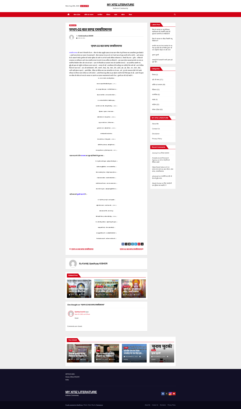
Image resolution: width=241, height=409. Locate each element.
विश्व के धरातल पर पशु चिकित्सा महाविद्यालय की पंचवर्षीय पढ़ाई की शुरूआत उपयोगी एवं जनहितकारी (161, 31)
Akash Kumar (156, 183)
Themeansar (99, 405)
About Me (155, 124)
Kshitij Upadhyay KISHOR (85, 35)
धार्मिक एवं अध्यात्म (88, 14)
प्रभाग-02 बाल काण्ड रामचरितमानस (131, 249)
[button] (175, 14)
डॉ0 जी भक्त (155, 79)
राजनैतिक (100, 14)
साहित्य (123, 14)
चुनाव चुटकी (155, 55)
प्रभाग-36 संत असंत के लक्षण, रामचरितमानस (132, 290)
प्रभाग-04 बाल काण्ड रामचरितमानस (82, 249)
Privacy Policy (157, 138)
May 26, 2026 (75, 359)
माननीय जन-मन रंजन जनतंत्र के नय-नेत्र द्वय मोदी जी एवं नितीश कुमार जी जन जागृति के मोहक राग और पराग (162, 48)
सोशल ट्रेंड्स (77, 14)
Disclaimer (155, 134)
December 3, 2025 (132, 356)
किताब (130, 14)
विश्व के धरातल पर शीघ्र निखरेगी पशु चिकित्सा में (105, 354)
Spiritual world (80, 312)
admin (83, 294)
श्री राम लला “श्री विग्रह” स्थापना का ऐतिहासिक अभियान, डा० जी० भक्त (78, 291)
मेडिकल (108, 14)
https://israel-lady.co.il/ (159, 167)
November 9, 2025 (159, 356)
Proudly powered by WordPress (74, 405)
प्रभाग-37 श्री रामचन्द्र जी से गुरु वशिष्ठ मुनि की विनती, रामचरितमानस (106, 291)
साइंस (115, 14)
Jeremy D (155, 153)
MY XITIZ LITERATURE (120, 4)
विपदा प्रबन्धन (165, 153)
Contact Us (156, 129)
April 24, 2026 (103, 359)
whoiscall (155, 176)
